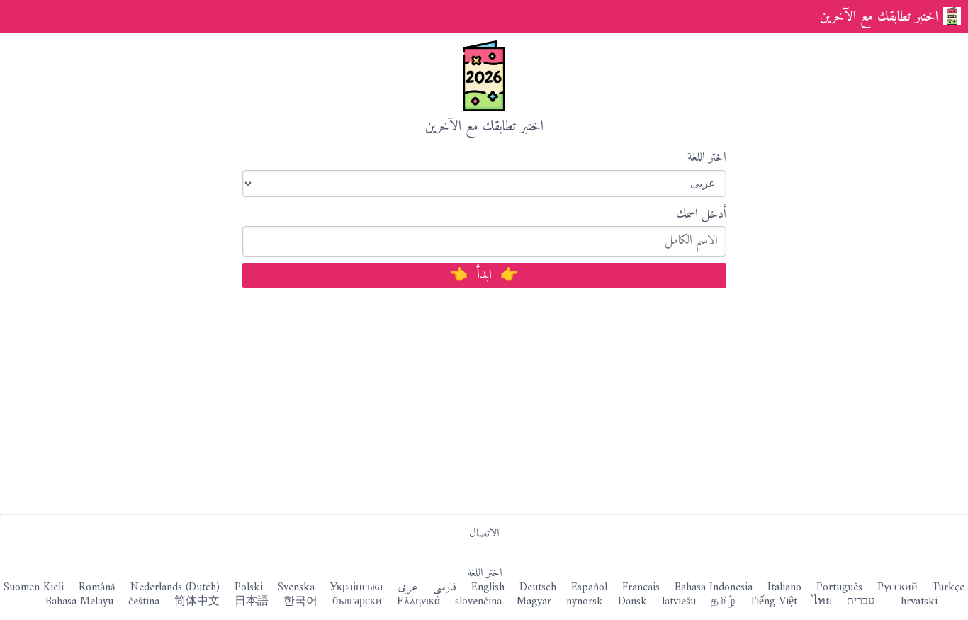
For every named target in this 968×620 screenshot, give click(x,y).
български (357, 601)
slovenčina (478, 601)
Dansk (632, 601)
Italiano (784, 587)
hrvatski (919, 601)
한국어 (300, 601)
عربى (408, 587)
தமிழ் (723, 601)
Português (839, 587)
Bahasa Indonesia (714, 587)
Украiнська (356, 587)
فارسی (444, 587)
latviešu (679, 601)
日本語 (252, 601)
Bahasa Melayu (79, 601)
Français (641, 587)
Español (589, 587)
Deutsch (537, 587)
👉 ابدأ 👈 (484, 275)
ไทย (822, 601)
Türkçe (948, 587)
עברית (860, 601)
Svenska (296, 587)
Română (97, 587)
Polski (249, 587)
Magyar (534, 601)
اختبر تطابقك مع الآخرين (879, 17)
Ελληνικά (418, 601)
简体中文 (197, 601)
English (488, 587)
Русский (897, 587)
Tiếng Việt (773, 601)
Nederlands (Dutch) (175, 587)
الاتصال (484, 533)
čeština (143, 601)
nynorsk (584, 601)
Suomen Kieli (34, 587)
